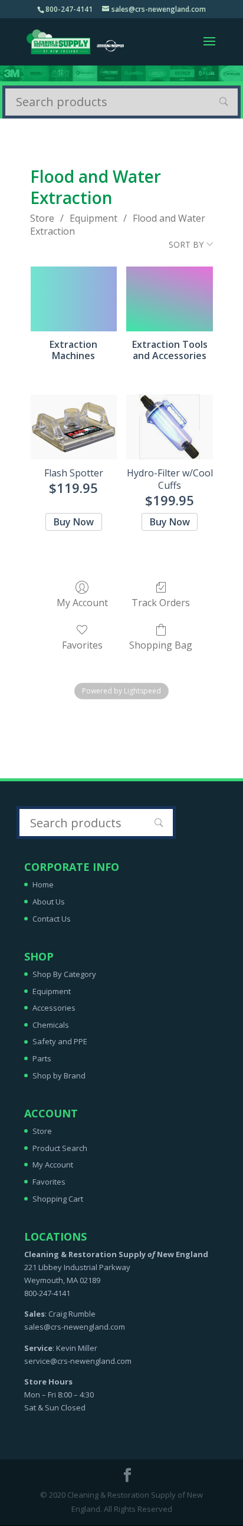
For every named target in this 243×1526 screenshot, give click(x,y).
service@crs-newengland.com (78, 1361)
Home (43, 884)
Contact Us (51, 918)
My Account (82, 602)
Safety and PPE (59, 1041)
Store (42, 218)
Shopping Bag (160, 645)
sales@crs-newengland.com (74, 1326)
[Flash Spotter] (74, 426)
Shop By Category (64, 974)
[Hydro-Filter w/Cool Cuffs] (169, 426)
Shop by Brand (59, 1075)
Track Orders (161, 602)
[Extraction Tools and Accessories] (169, 299)
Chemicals (50, 1024)
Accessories (53, 1007)
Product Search (59, 1148)
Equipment (93, 218)
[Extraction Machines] (74, 299)
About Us (48, 901)
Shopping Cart (57, 1198)
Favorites (82, 645)
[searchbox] (121, 102)
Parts (41, 1058)
